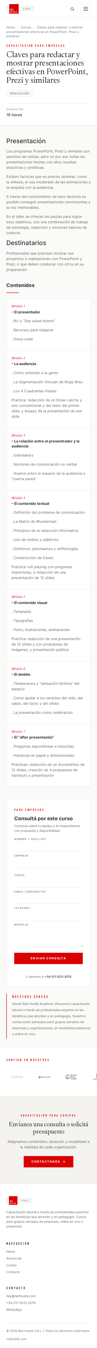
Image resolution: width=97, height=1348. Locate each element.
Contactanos (48, 1161)
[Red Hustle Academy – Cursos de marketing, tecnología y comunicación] (20, 9)
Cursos (26, 27)
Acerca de (13, 1258)
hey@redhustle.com (21, 1296)
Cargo (19, 875)
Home (10, 27)
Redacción (19, 93)
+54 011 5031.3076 (21, 1303)
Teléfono (22, 908)
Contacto (13, 1272)
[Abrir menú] (86, 9)
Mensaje (21, 924)
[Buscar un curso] (72, 8)
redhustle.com (16, 1339)
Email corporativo (30, 892)
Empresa (21, 855)
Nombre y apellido (30, 839)
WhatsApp (14, 1309)
